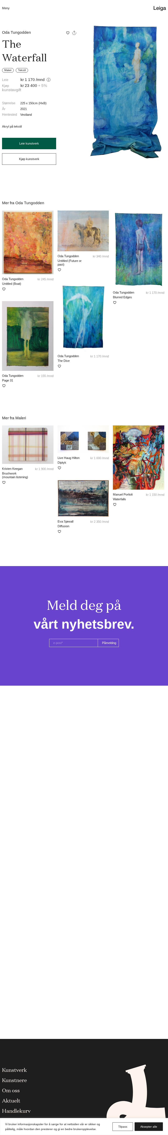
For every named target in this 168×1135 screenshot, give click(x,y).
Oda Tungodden (16, 32)
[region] (84, 1126)
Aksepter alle (148, 1126)
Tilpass (122, 1126)
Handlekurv (16, 1110)
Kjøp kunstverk (29, 159)
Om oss (11, 1090)
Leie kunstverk (29, 143)
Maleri (7, 70)
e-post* (58, 643)
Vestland (26, 114)
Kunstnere (14, 1079)
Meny (6, 8)
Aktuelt (11, 1100)
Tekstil (22, 70)
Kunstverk (14, 1069)
